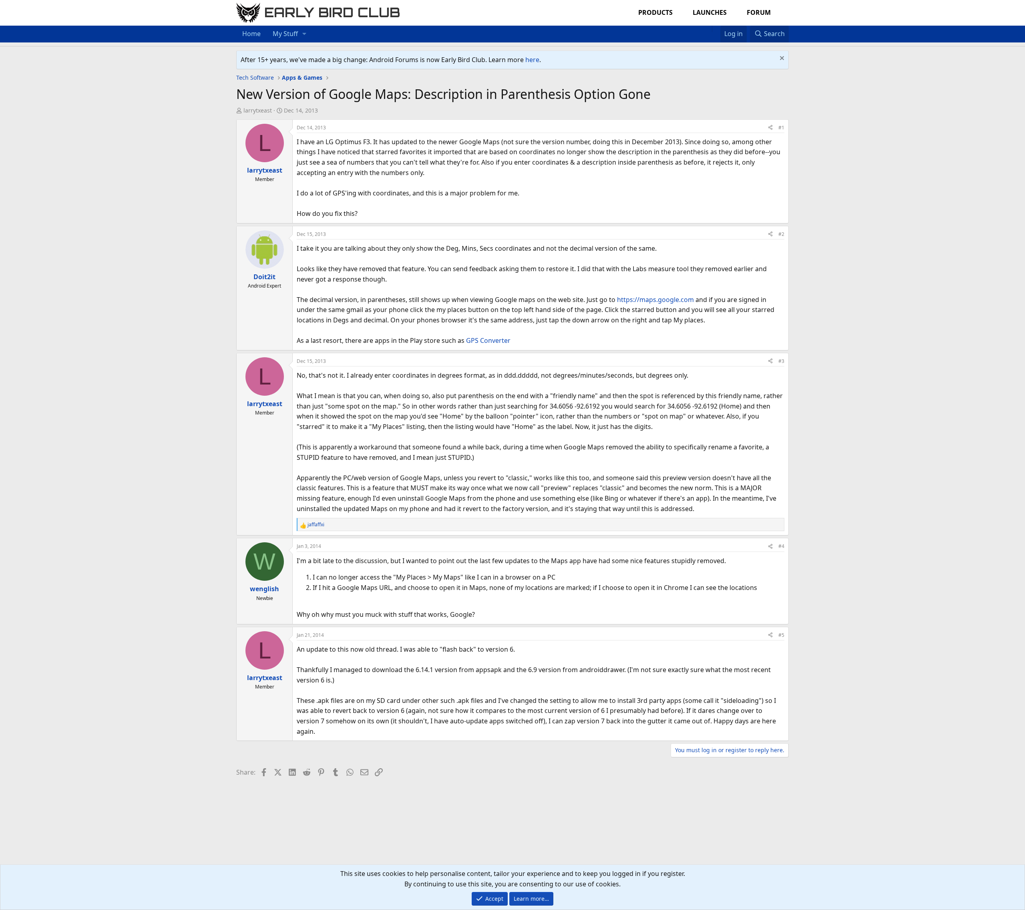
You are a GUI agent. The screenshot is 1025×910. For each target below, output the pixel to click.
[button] (304, 34)
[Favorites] (716, 29)
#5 (781, 635)
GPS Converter (488, 340)
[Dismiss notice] (781, 59)
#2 (781, 234)
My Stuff (285, 33)
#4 (781, 546)
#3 (781, 361)
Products (655, 12)
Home (251, 33)
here (532, 59)
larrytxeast (257, 110)
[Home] (708, 29)
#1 (781, 127)
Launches (710, 12)
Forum (759, 12)
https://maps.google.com (655, 299)
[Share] (770, 128)
